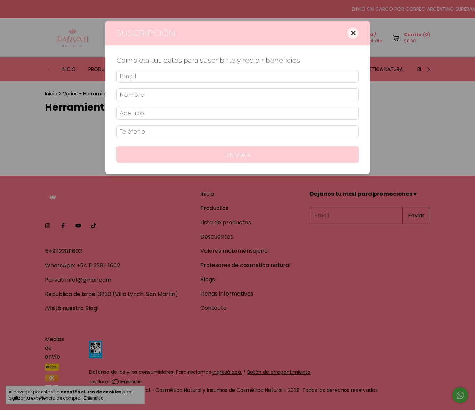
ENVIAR (237, 155)
